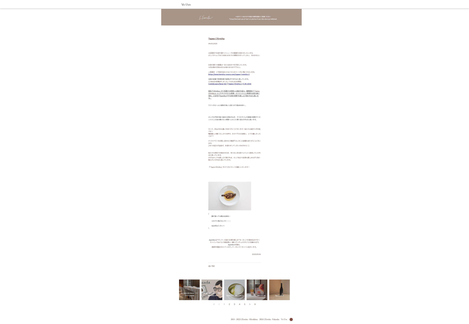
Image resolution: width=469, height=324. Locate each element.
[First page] (214, 304)
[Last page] (255, 304)
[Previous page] (219, 304)
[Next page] (250, 304)
